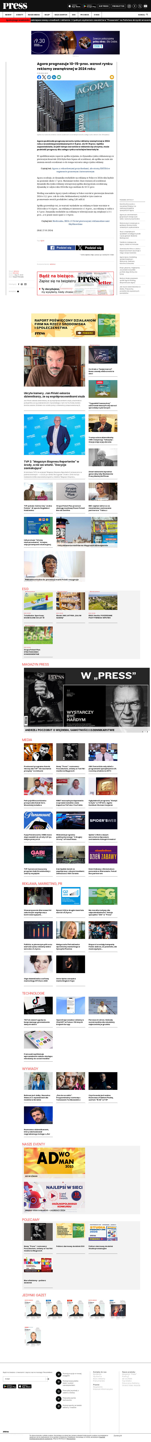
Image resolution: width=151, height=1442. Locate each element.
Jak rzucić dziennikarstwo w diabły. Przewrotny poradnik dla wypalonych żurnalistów (130, 290)
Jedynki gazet (34, 1295)
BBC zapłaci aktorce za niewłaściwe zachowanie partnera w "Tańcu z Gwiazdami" (100, 509)
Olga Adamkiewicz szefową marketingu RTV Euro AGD (36, 979)
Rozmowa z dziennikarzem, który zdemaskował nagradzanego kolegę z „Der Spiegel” (37, 1132)
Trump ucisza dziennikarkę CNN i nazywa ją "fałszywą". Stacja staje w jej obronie (101, 439)
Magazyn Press (35, 664)
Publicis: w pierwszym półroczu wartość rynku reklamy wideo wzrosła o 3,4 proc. (38, 946)
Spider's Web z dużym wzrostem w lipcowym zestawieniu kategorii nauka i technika (102, 838)
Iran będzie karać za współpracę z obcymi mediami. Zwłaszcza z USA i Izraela (70, 871)
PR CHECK (84, 15)
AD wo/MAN (127, 1379)
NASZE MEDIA (34, 15)
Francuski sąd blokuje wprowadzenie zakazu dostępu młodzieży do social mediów (38, 1056)
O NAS (96, 15)
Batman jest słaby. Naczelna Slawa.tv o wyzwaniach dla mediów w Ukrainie (37, 1097)
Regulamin (98, 1387)
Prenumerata (99, 1381)
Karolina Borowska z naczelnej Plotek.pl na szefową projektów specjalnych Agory (128, 207)
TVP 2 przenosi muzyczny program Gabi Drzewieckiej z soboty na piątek (37, 871)
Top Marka (126, 1381)
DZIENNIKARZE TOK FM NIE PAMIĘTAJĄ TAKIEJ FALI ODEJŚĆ (63, 730)
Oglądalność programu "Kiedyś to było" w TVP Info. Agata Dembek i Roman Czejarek (103, 802)
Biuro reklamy (99, 1379)
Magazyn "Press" (129, 1374)
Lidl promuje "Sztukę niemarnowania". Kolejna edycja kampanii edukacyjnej (37, 542)
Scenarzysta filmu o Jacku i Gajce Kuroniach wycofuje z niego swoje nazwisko (130, 251)
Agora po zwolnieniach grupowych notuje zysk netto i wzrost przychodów (130, 217)
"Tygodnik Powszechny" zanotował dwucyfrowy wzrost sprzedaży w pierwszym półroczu (103, 406)
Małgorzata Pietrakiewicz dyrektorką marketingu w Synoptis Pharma (68, 946)
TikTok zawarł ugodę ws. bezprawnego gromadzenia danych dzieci (37, 1022)
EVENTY (19, 15)
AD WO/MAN (31, 1176)
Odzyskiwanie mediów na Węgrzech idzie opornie (82, 545)
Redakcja (97, 1374)
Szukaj (141, 15)
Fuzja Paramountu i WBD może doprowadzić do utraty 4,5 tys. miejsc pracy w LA (38, 837)
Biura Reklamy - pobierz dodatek (35, 1281)
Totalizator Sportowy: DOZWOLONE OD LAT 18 (34, 616)
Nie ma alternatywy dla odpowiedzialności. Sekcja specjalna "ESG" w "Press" (101, 912)
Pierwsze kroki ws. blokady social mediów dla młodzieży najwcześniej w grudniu (102, 1022)
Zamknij (118, 1436)
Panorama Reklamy (130, 1383)
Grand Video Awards (131, 1385)
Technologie (33, 993)
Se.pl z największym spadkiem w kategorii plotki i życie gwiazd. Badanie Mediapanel (130, 235)
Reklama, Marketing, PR (42, 883)
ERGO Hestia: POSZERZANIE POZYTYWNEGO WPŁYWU (100, 616)
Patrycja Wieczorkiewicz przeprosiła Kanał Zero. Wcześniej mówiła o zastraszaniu (35, 804)
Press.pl (125, 1376)
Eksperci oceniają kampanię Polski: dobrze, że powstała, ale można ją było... (103, 946)
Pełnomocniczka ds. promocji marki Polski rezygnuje (52, 579)
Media (27, 739)
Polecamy (31, 1219)
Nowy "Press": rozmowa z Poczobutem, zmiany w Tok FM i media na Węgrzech (70, 768)
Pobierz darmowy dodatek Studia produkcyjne (101, 1247)
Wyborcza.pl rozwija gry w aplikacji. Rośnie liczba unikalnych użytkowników (129, 225)
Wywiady (30, 1068)
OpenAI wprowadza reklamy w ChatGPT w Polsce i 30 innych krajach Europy (70, 1022)
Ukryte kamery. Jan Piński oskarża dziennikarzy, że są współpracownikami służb (54, 394)
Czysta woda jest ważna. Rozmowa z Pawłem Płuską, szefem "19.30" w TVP (101, 1097)
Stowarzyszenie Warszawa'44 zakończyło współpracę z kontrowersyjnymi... (37, 912)
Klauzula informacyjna (103, 1389)
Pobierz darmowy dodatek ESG (70, 1246)
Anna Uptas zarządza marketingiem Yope (66, 979)
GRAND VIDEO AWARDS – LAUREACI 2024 (45, 1210)
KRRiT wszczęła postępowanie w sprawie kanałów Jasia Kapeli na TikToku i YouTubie (70, 802)
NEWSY (8, 15)
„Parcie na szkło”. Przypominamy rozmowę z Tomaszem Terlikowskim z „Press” (68, 1098)
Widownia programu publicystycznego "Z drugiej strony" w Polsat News (69, 837)
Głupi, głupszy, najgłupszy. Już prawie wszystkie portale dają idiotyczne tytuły (130, 271)
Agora (42, 241)
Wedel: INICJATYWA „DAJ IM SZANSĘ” (68, 616)
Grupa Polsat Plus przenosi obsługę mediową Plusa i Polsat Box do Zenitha (70, 508)
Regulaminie (71, 1439)
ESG (74, 15)
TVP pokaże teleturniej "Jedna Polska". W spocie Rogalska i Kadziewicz (38, 508)
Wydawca (97, 1376)
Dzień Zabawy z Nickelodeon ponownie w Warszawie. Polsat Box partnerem (103, 871)
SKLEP (47, 15)
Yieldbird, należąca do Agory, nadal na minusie (129, 243)
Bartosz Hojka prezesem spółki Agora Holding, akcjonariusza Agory (129, 280)
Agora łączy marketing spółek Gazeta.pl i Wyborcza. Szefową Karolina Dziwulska (128, 260)
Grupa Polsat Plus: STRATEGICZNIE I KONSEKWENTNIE (32, 652)
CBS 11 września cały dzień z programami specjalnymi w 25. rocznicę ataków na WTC (103, 768)
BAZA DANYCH (61, 15)
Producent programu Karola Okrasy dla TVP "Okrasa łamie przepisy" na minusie (37, 768)
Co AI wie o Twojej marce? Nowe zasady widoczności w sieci (101, 371)
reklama (52, 264)
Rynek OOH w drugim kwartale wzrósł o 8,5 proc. (70, 911)
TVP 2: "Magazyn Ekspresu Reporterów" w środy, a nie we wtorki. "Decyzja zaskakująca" (51, 465)
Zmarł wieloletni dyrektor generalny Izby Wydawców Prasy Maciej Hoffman (101, 474)
